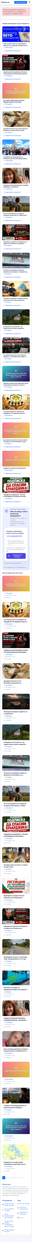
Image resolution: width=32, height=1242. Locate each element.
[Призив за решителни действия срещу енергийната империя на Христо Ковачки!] (16, 379)
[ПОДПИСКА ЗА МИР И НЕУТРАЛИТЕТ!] (16, 463)
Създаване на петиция (17, 556)
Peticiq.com (5, 2)
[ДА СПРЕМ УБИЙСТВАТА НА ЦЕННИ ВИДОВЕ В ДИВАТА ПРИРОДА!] (16, 96)
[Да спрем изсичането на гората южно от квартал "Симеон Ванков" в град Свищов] (16, 435)
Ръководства (7, 1200)
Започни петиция (21, 2)
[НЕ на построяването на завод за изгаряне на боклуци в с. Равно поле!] (16, 209)
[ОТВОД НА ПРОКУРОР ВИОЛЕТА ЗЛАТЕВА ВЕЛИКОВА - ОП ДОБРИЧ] (16, 181)
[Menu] (29, 2)
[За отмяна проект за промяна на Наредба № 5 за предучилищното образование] (16, 407)
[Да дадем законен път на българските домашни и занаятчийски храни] (16, 124)
